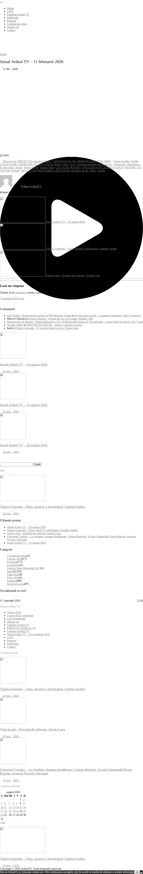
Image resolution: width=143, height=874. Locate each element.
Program (11, 20)
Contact (11, 30)
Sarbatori (12, 580)
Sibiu (93, 170)
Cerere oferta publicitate (20, 615)
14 (17, 807)
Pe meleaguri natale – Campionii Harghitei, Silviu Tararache (108, 315)
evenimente (119, 164)
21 (17, 811)
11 (5, 807)
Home (10, 8)
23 (24, 811)
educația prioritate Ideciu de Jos (94, 164)
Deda (66, 164)
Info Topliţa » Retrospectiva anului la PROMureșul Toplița (39, 315)
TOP (140, 600)
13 (14, 807)
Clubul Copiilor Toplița (125, 161)
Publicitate (12, 17)
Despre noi (13, 27)
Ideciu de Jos (31, 167)
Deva (73, 164)
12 (10, 807)
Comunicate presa (17, 23)
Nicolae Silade (15, 324)
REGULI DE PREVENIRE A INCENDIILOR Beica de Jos (55, 170)
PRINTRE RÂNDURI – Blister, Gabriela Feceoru (54, 324)
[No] (141, 872)
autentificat (21, 292)
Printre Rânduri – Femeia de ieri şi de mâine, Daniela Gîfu (61, 318)
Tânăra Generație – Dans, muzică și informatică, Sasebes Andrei (81, 248)
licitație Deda (47, 167)
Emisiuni (12, 561)
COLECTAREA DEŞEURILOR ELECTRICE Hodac (30, 164)
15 (21, 807)
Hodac (19, 167)
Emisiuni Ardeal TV (18, 14)
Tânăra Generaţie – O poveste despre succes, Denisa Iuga (46, 328)
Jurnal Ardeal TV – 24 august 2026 (65, 221)
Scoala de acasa (15, 583)
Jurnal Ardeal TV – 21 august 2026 (26, 542)
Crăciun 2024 (14, 558)
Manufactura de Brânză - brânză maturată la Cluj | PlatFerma (40, 321)
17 (2, 811)
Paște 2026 (13, 577)
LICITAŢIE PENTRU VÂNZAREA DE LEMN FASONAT (90, 167)
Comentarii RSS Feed (12, 298)
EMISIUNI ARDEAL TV (21, 628)
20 (14, 811)
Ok (137, 872)
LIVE (10, 11)
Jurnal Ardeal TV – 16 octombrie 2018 (28, 634)
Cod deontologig (16, 618)
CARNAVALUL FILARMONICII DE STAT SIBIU (81, 161)
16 (24, 807)
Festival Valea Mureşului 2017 (23, 568)
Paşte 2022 (13, 574)
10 (2, 807)
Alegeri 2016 (14, 612)
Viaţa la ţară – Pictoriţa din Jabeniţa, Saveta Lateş (73, 275)
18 (5, 811)
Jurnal (3, 54)
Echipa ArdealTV (31, 186)
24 (2, 814)
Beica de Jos (10, 161)
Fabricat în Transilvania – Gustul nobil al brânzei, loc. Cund (110, 321)
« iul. (3, 822)
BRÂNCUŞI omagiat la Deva (34, 161)
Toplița (101, 170)
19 (10, 811)
